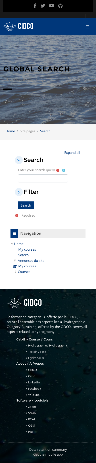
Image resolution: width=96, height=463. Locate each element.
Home (10, 131)
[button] (72, 152)
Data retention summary (48, 449)
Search (45, 131)
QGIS (31, 425)
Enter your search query (36, 170)
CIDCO (32, 370)
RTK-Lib (33, 419)
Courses (24, 271)
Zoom (32, 407)
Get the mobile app (48, 454)
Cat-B (31, 376)
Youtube (34, 395)
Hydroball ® (36, 358)
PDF (30, 432)
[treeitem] (48, 257)
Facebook (34, 389)
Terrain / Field (37, 352)
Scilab (32, 413)
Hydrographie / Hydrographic (47, 345)
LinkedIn (34, 382)
